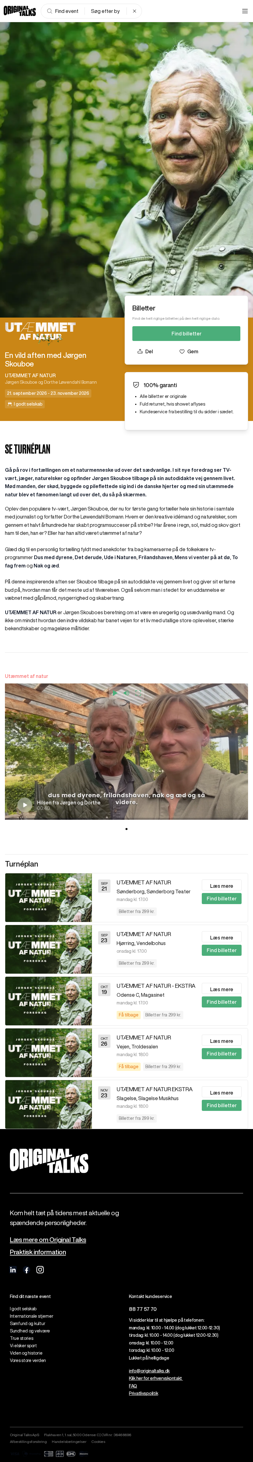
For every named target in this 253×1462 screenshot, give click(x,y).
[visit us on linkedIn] (13, 1269)
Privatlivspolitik (143, 1393)
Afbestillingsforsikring (28, 1442)
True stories (21, 1338)
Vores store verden (28, 1360)
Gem (192, 351)
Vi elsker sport (23, 1346)
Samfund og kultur (27, 1323)
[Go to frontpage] (19, 11)
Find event (66, 11)
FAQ (133, 1386)
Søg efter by (105, 11)
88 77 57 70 (143, 1309)
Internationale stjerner (31, 1316)
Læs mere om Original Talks (48, 1239)
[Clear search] (134, 11)
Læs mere (221, 885)
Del (149, 351)
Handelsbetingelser (69, 1442)
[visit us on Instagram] (40, 1269)
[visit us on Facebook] (26, 1269)
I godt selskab (23, 1309)
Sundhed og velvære (30, 1331)
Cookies (98, 1442)
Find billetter (186, 333)
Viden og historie (26, 1353)
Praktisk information (38, 1252)
